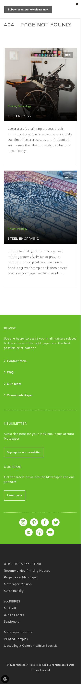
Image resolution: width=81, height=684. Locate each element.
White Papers (14, 615)
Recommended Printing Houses (27, 570)
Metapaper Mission (18, 584)
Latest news (14, 495)
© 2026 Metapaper (17, 665)
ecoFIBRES (12, 601)
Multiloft (10, 608)
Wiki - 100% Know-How (22, 564)
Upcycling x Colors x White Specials (31, 645)
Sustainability (14, 591)
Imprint (46, 670)
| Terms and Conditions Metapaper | (48, 665)
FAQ (10, 372)
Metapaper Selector (18, 632)
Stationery (12, 621)
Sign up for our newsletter (24, 452)
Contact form (17, 361)
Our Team (14, 384)
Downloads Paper (20, 395)
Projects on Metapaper (21, 577)
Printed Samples (16, 639)
